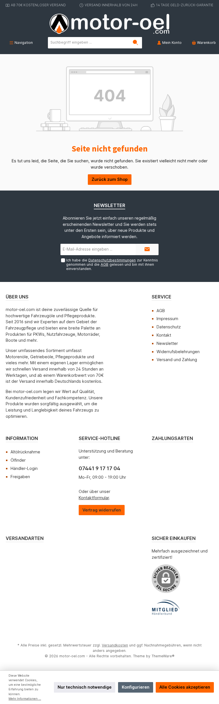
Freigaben (20, 476)
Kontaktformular (94, 497)
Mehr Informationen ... (25, 699)
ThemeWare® (163, 656)
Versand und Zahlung (177, 359)
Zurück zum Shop (110, 179)
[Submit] (147, 249)
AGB (104, 264)
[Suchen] (135, 42)
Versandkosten (115, 645)
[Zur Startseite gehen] (109, 24)
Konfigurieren (135, 687)
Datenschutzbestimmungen (112, 260)
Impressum (167, 318)
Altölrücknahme (25, 451)
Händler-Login (24, 468)
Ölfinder (18, 460)
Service (161, 297)
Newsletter (167, 343)
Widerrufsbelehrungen (178, 351)
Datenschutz (169, 326)
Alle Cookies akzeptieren (184, 687)
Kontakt (164, 335)
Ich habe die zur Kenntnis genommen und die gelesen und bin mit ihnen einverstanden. (112, 264)
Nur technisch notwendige (84, 687)
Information (22, 438)
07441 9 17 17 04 (99, 468)
